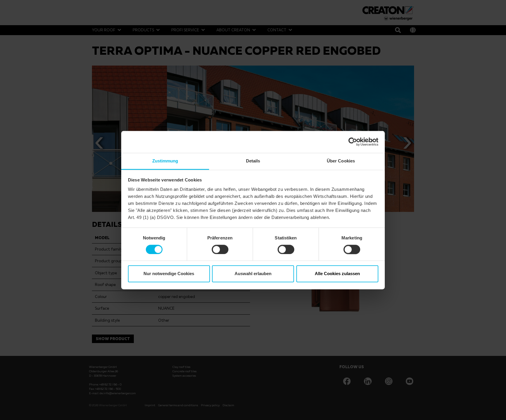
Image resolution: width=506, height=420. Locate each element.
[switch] (220, 249)
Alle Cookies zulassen (337, 273)
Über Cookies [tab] (341, 160)
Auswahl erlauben (253, 273)
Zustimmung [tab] (165, 160)
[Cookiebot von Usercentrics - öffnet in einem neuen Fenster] (352, 141)
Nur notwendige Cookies (168, 273)
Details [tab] (253, 160)
